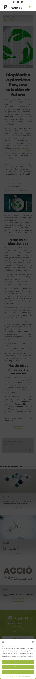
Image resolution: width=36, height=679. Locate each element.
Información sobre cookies (11, 676)
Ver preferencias (18, 672)
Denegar (18, 667)
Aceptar (18, 662)
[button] (33, 642)
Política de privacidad (24, 676)
